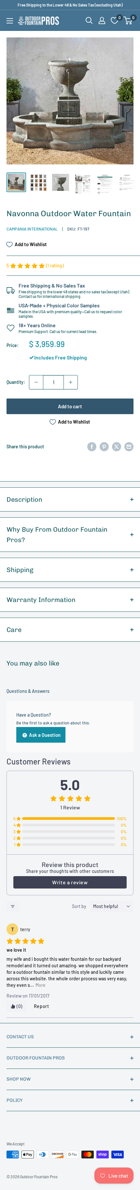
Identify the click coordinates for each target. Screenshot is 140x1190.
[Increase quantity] (70, 382)
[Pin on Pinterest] (104, 446)
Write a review (70, 882)
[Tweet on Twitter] (116, 446)
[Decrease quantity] (36, 382)
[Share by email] (128, 446)
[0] (128, 20)
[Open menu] (10, 20)
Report (41, 1006)
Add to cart (70, 406)
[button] (127, 20)
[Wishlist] (114, 20)
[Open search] (89, 20)
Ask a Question (44, 735)
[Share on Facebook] (91, 446)
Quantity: (16, 382)
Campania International (32, 228)
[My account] (102, 20)
